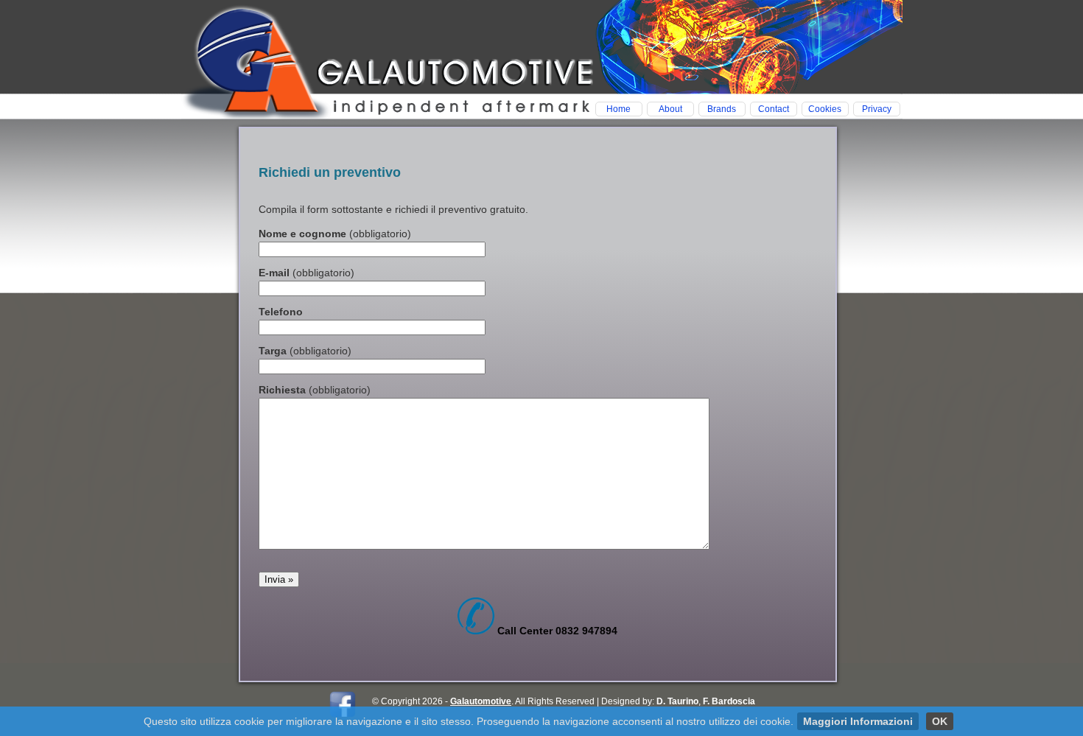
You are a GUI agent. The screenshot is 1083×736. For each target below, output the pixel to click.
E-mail (306, 272)
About (670, 109)
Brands (721, 109)
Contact (773, 109)
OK (939, 721)
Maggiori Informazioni (858, 721)
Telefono (281, 312)
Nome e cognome (335, 233)
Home (618, 109)
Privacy (876, 109)
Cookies (824, 109)
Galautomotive (480, 701)
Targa (305, 351)
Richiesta (315, 390)
